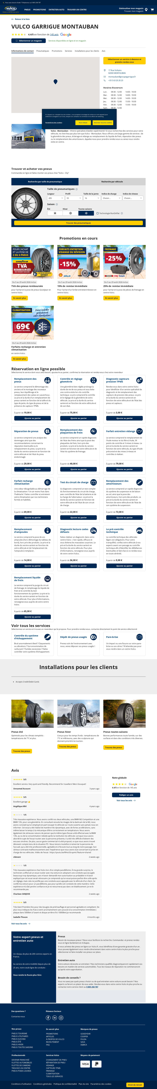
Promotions (57, 51)
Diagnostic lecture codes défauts (74, 530)
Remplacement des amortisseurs (117, 482)
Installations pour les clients (87, 51)
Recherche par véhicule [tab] (112, 181)
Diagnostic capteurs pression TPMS (117, 380)
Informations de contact (22, 51)
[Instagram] (61, 1018)
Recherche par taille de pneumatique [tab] (45, 181)
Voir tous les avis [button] (124, 800)
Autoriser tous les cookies (103, 123)
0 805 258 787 (92, 987)
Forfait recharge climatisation (23, 482)
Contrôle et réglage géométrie (71, 380)
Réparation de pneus (26, 431)
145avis (54, 34)
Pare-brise (112, 637)
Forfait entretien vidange (120, 431)
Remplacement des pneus (25, 380)
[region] (79, 119)
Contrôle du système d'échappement (26, 637)
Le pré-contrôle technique (115, 530)
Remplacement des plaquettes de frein (71, 431)
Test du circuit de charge (74, 482)
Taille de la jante (90, 194)
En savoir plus (19, 298)
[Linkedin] (54, 1018)
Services (68, 51)
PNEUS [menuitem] (27, 9)
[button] (76, 189)
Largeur (50, 194)
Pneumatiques (42, 51)
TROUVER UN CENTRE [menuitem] (77, 9)
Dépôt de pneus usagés (73, 637)
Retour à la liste (22, 19)
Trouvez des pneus (21, 751)
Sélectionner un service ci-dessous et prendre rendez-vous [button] (124, 60)
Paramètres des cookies (53, 122)
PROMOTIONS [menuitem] (39, 9)
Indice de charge (109, 194)
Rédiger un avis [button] (126, 795)
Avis (103, 51)
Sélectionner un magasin (30, 40)
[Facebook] (48, 1018)
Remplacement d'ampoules (23, 530)
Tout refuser (83, 123)
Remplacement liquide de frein (27, 579)
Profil (67, 194)
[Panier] (152, 10)
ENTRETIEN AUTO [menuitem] (56, 9)
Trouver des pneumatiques (78, 223)
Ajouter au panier (32, 418)
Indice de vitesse (130, 194)
